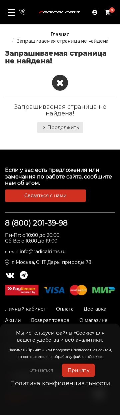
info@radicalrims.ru (43, 252)
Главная (60, 34)
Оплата (65, 309)
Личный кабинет (25, 309)
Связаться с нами (45, 195)
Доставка (95, 309)
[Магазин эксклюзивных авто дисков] (59, 12)
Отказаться (41, 370)
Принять (78, 370)
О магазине (93, 320)
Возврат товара (50, 320)
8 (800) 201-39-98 (36, 223)
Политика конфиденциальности (60, 383)
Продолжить (63, 127)
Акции (13, 320)
